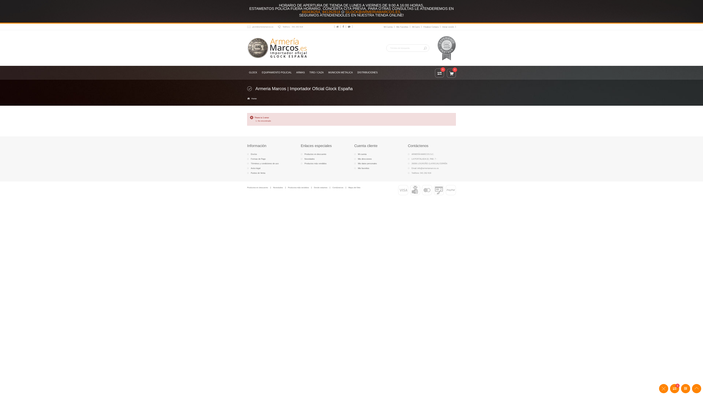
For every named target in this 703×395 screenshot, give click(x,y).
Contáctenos (337, 188)
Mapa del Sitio (354, 188)
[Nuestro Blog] (349, 26)
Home (254, 98)
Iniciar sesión (448, 27)
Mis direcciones (365, 159)
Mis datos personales (367, 163)
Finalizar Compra (431, 27)
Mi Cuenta (388, 27)
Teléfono (286, 27)
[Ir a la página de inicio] (337, 26)
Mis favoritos (363, 168)
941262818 (331, 12)
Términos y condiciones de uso (265, 163)
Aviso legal (255, 168)
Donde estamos (320, 188)
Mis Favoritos (402, 27)
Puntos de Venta (258, 173)
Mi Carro (416, 27)
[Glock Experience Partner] (447, 48)
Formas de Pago (258, 159)
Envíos (254, 154)
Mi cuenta (362, 154)
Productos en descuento (315, 154)
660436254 (311, 12)
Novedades (309, 159)
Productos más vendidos (315, 163)
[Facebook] (343, 26)
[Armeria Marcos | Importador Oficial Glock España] (277, 48)
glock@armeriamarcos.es (372, 12)
